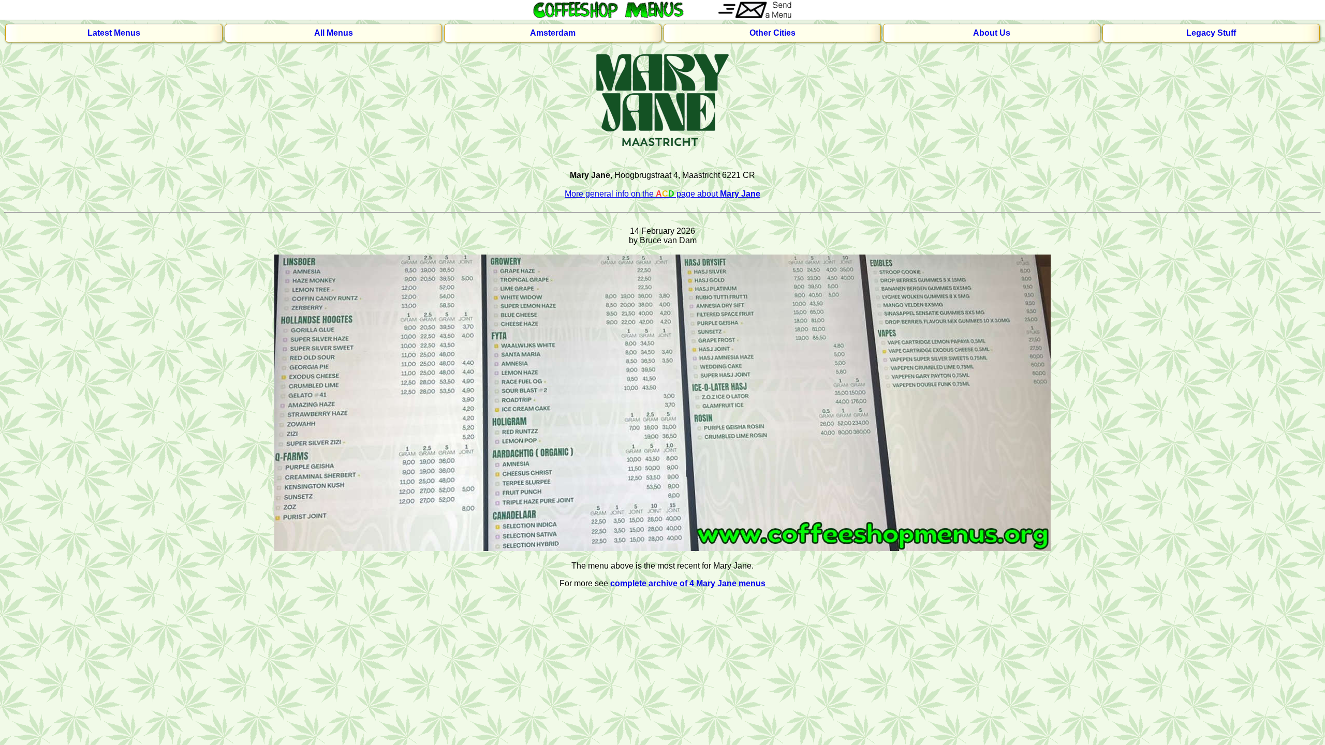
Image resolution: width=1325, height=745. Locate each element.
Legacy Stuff (1211, 32)
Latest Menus (113, 32)
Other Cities (772, 32)
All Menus (333, 32)
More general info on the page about (662, 193)
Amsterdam (553, 32)
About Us (991, 32)
